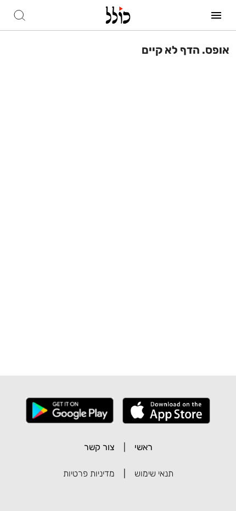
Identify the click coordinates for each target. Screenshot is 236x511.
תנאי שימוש (153, 473)
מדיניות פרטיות (89, 473)
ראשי (143, 447)
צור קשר (99, 447)
